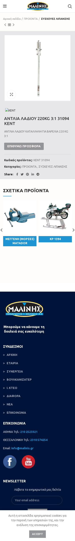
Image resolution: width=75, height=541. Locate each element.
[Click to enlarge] (11, 94)
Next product (13, 25)
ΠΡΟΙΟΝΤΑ (31, 18)
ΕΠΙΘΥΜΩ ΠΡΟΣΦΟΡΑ (24, 146)
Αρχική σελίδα (12, 18)
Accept (37, 534)
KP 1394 (55, 239)
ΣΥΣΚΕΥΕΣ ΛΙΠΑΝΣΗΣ (55, 18)
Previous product (5, 25)
